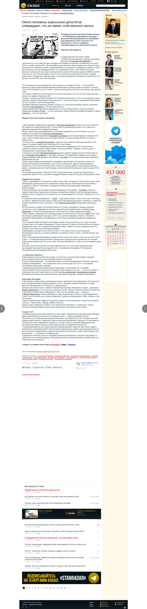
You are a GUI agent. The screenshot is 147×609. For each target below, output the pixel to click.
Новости (37, 16)
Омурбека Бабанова (48, 153)
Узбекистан (85, 1)
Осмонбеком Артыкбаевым (56, 357)
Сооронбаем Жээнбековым (63, 359)
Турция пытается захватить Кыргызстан (42, 490)
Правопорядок (67, 10)
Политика (23, 10)
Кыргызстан (51, 1)
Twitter (63, 345)
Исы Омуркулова (69, 272)
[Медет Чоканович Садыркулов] (112, 27)
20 (115, 241)
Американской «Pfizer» (115, 207)
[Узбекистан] (98, 496)
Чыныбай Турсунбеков (58, 136)
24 (108, 243)
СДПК (54, 198)
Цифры (92, 606)
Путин (42, 111)
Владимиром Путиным (62, 356)
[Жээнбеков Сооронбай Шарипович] (109, 77)
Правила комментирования (31, 374)
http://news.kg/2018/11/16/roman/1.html (48, 351)
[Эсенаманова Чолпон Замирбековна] (109, 119)
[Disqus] (61, 403)
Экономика (31, 10)
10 (50, 588)
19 (113, 241)
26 (113, 243)
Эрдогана (26, 113)
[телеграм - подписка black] (61, 583)
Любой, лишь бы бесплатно (113, 210)
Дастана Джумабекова (66, 125)
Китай (94, 1)
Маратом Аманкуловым (29, 359)
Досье (91, 604)
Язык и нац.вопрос (81, 10)
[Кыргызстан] (40, 362)
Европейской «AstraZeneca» (112, 199)
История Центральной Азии (99, 10)
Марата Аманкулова (67, 203)
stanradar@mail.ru (67, 13)
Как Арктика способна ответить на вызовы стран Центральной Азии (52, 496)
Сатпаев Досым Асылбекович (118, 81)
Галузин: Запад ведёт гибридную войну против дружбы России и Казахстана (55, 544)
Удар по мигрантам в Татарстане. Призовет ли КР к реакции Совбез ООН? (54, 531)
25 (110, 243)
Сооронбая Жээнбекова (80, 61)
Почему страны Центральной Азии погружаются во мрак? (48, 503)
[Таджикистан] (94, 496)
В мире (102, 1)
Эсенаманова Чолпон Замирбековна (118, 111)
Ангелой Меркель (72, 357)
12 (57, 588)
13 (61, 588)
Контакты (25, 604)
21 (118, 241)
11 (54, 588)
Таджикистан (62, 1)
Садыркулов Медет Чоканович (115, 40)
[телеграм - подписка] (115, 163)
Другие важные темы (119, 10)
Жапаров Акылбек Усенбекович (118, 57)
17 (108, 241)
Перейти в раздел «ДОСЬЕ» (113, 47)
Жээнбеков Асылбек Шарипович (117, 99)
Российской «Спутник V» (115, 202)
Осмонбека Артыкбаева (86, 272)
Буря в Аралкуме (45, 511)
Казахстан (40, 1)
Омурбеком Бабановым (46, 356)
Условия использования (35, 604)
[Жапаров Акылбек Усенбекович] (109, 65)
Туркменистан (74, 1)
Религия (47, 10)
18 (110, 241)
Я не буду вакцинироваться (116, 213)
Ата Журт (64, 157)
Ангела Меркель (36, 107)
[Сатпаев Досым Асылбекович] (109, 89)
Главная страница (27, 16)
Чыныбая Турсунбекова (36, 155)
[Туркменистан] (96, 496)
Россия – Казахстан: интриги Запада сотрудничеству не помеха (50, 551)
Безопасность (56, 10)
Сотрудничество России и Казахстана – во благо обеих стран (51, 538)
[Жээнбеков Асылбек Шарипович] (109, 107)
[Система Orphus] (88, 369)
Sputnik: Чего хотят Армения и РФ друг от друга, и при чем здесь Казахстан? (55, 566)
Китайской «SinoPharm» (115, 205)
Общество (39, 10)
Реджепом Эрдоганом (46, 359)
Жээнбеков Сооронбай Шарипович (117, 69)
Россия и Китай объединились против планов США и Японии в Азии (52, 525)
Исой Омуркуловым (39, 357)
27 (115, 243)
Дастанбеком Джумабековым (80, 356)
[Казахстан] (90, 496)
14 (65, 588)
